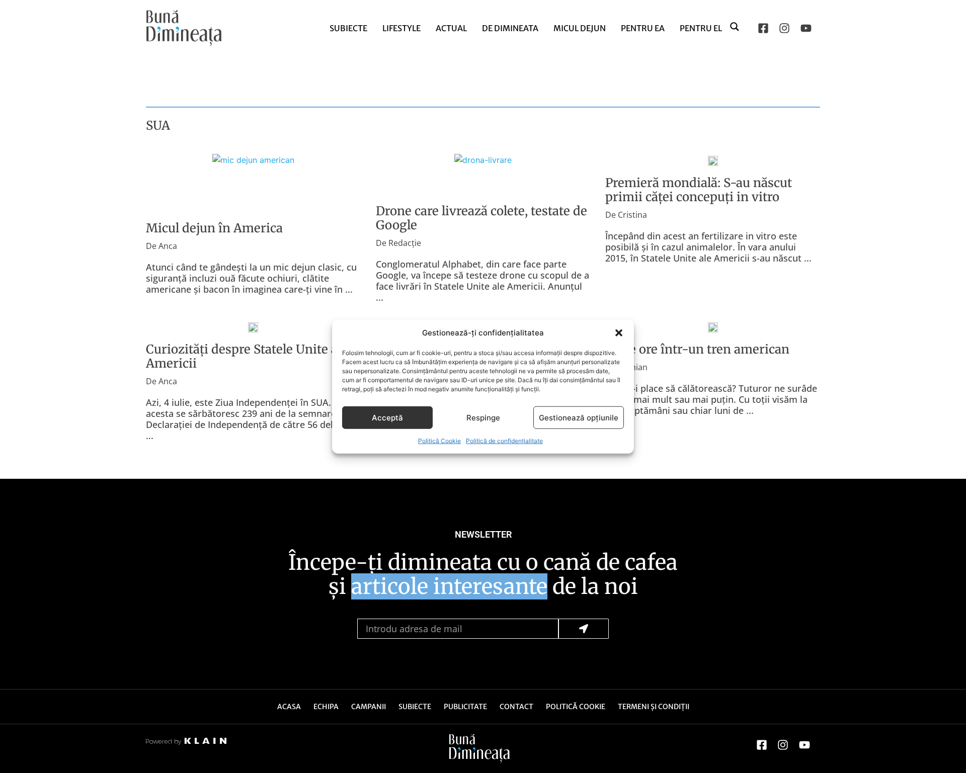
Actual (451, 28)
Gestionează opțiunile (578, 417)
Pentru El (701, 28)
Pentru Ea (643, 28)
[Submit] (583, 629)
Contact (516, 706)
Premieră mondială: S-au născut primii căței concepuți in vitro (698, 190)
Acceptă (387, 417)
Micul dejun (579, 28)
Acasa (289, 706)
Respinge (483, 417)
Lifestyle (401, 28)
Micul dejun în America (214, 228)
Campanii (368, 706)
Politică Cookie (439, 441)
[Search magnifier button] (735, 26)
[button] (619, 333)
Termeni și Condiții (653, 706)
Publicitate (465, 706)
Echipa (326, 706)
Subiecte (348, 28)
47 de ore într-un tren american (697, 349)
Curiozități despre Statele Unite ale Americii (247, 356)
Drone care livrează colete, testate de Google (481, 218)
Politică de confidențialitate (504, 441)
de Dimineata (510, 28)
